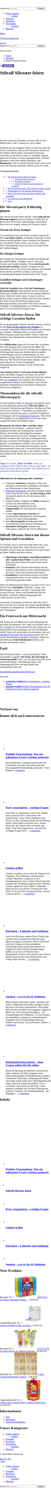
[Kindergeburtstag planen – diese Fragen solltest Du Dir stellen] (28, 1043)
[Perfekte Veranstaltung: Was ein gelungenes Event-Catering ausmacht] (28, 735)
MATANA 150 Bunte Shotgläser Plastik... (23, 1298)
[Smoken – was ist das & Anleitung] (28, 977)
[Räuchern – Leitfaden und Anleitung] (28, 912)
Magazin (9, 29)
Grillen (14, 16)
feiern (2, 672)
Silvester (28, 403)
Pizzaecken (32, 595)
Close (2, 1461)
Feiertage (10, 18)
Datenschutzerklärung (15, 1422)
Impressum (10, 1419)
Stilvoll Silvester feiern (18, 1190)
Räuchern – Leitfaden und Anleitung (27, 931)
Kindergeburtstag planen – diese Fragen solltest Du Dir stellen (24, 1064)
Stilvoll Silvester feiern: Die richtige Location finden (29, 188)
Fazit (10, 201)
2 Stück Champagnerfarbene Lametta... (22, 1375)
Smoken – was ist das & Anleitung (25, 996)
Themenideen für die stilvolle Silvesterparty (25, 191)
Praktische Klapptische (16, 491)
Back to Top (5, 1459)
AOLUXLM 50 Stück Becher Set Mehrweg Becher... (24, 1349)
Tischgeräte (11, 23)
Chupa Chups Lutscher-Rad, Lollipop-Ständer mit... (23, 1402)
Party (18, 672)
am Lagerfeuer (11, 380)
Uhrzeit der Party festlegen (25, 179)
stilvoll (24, 672)
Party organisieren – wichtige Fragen (27, 807)
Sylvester (31, 672)
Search (41, 8)
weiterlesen (20, 770)
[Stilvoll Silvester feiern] (28, 1181)
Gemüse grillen (14, 868)
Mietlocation (10, 672)
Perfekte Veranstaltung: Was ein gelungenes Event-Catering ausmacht (27, 756)
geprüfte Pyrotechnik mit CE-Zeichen (17, 634)
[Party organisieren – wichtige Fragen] (28, 788)
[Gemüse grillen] (28, 849)
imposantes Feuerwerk (29, 416)
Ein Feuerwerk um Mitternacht (20, 198)
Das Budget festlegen (23, 181)
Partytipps (10, 21)
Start (8, 1417)
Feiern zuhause (12, 13)
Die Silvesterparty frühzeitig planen (22, 177)
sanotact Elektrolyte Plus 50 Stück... (16, 1325)
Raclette (15, 26)
